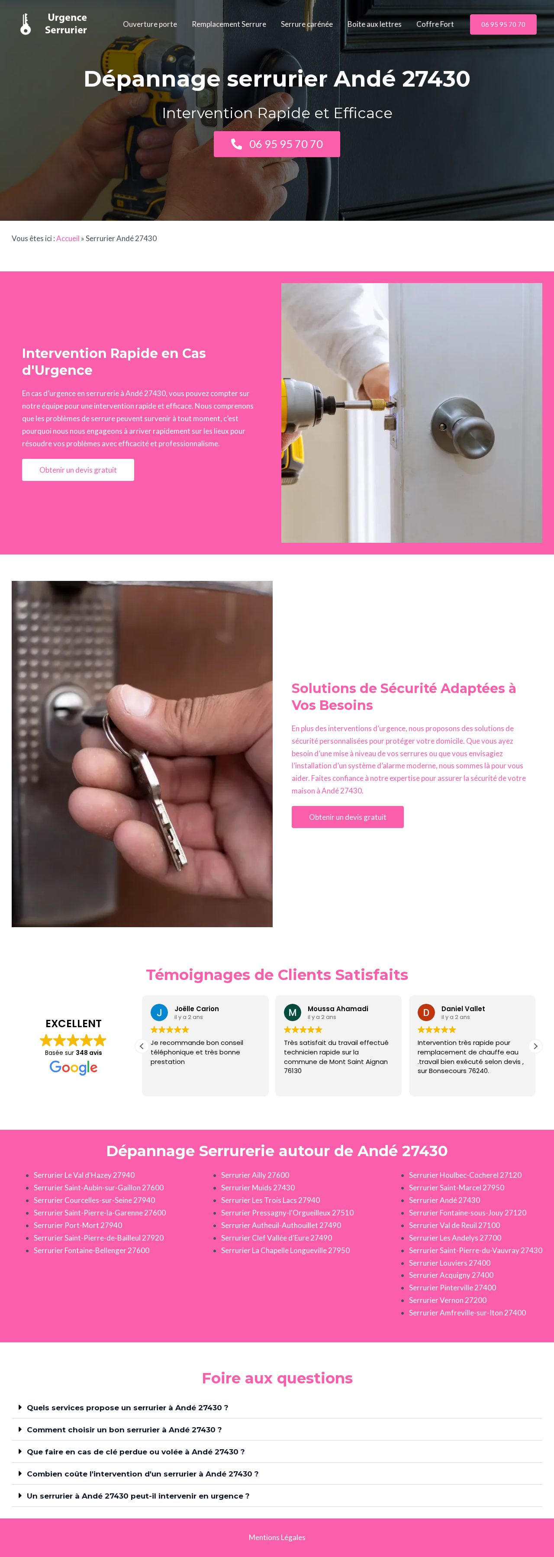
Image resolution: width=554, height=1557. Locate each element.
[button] (503, 24)
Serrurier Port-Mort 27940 (78, 1225)
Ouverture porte (150, 24)
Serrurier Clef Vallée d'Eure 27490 (276, 1237)
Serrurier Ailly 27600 (255, 1175)
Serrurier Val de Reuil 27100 (454, 1225)
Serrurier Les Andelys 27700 (455, 1237)
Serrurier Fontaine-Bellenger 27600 (91, 1250)
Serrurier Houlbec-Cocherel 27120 (465, 1175)
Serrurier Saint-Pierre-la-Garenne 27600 (100, 1212)
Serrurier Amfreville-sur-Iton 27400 (467, 1312)
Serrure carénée (307, 24)
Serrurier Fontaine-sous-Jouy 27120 (467, 1212)
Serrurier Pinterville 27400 (452, 1287)
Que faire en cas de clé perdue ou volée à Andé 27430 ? (136, 1451)
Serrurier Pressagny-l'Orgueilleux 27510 (287, 1212)
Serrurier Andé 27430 (444, 1200)
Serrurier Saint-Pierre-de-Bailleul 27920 (99, 1237)
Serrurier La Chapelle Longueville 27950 (285, 1250)
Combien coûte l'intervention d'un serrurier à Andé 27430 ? (143, 1474)
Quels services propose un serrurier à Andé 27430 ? (128, 1407)
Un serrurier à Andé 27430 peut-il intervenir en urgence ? (138, 1496)
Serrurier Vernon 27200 (447, 1300)
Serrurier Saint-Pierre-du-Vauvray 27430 (475, 1250)
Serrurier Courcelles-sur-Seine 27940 (94, 1200)
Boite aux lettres (375, 24)
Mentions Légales (277, 1537)
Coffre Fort (435, 24)
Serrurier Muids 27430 (258, 1187)
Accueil (68, 238)
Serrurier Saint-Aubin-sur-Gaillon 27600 (99, 1187)
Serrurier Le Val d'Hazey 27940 (84, 1175)
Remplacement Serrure (229, 24)
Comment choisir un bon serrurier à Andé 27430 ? (124, 1429)
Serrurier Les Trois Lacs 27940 (270, 1200)
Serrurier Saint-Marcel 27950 (456, 1187)
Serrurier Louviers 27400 (449, 1262)
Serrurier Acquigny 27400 (451, 1275)
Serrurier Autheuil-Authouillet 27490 (281, 1225)
